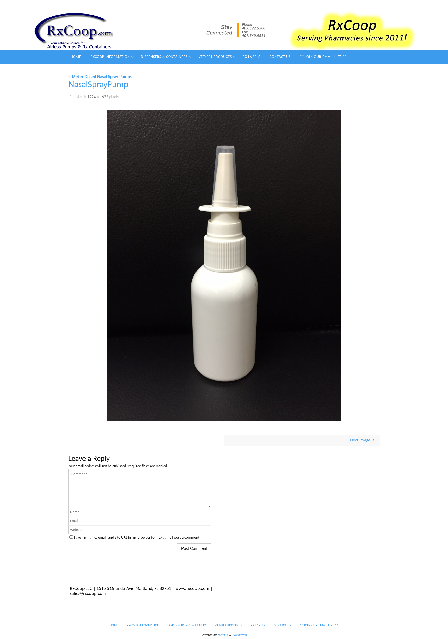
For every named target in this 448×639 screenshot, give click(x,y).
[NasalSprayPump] (224, 265)
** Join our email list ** (347, 5)
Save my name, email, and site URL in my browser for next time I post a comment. (137, 538)
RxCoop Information (181, 5)
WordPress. (240, 635)
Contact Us (312, 5)
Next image (360, 440)
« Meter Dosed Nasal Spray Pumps (100, 77)
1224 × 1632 (97, 97)
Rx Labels (290, 5)
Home (154, 5)
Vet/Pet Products (262, 5)
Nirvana (223, 635)
